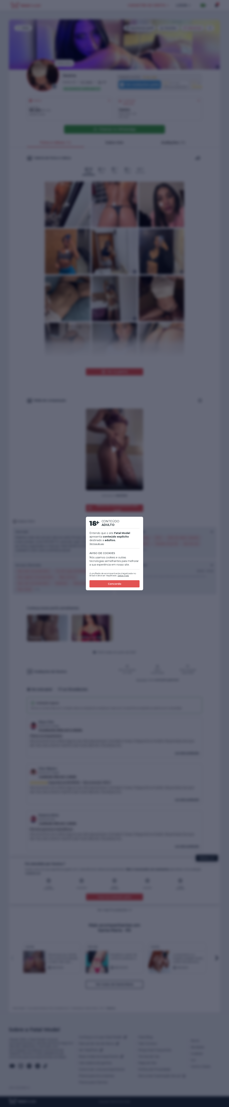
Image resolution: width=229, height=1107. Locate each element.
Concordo (114, 583)
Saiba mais (123, 575)
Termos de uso (96, 543)
